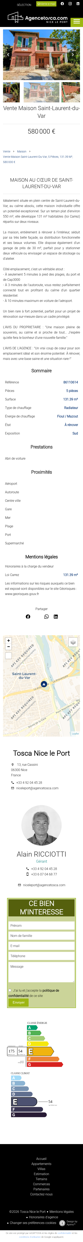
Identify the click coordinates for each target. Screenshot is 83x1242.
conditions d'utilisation (30, 1237)
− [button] (8, 646)
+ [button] (8, 640)
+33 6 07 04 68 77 (44, 874)
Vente (6, 151)
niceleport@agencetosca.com (37, 788)
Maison (21, 151)
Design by (72, 1223)
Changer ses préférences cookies (33, 1223)
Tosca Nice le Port (41, 753)
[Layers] (73, 642)
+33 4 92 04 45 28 (29, 783)
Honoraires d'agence (43, 1217)
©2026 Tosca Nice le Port (27, 1212)
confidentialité (64, 1233)
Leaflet (75, 734)
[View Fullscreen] (8, 656)
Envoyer (19, 1002)
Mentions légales (62, 1212)
